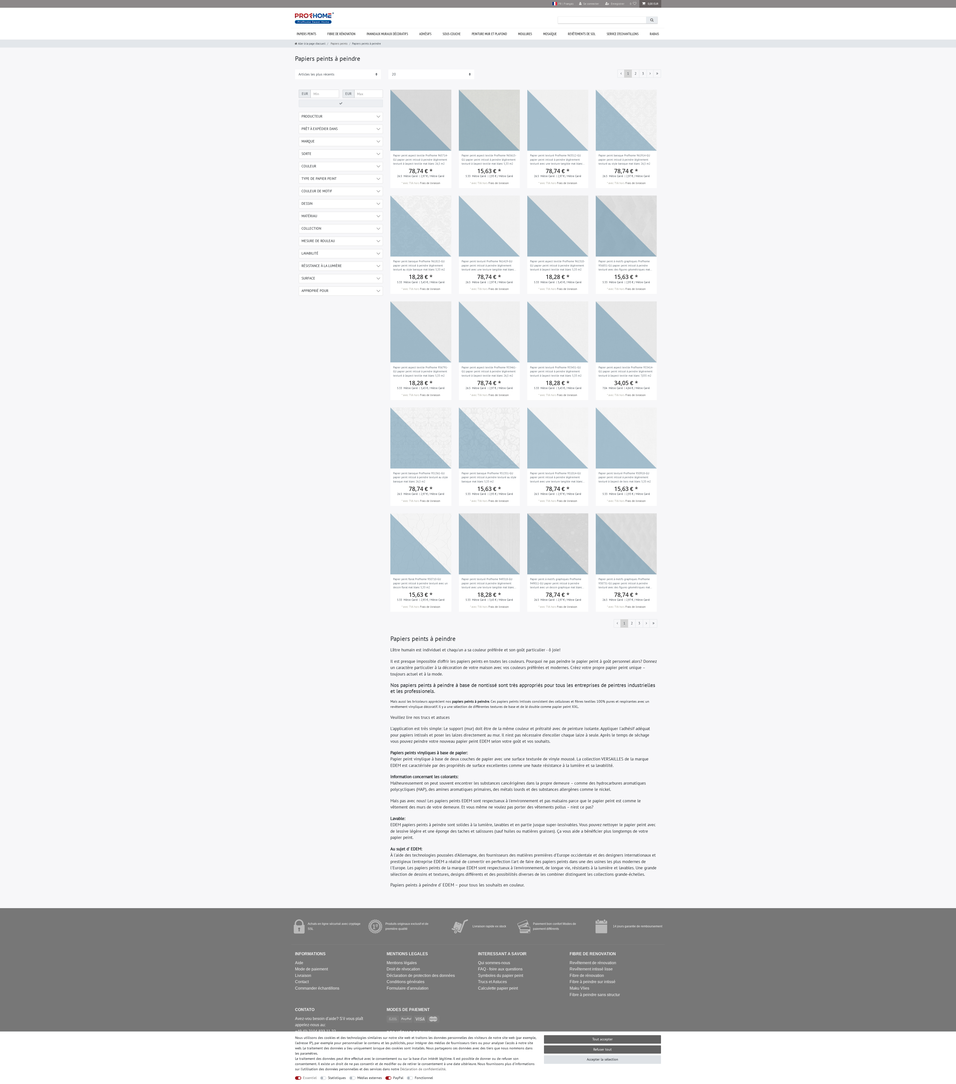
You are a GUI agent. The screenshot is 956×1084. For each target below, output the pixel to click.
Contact (302, 982)
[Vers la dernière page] (657, 73)
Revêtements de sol (582, 34)
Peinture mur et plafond (489, 34)
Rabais (654, 34)
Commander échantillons (317, 988)
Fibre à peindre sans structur (595, 995)
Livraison (303, 975)
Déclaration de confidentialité (422, 1069)
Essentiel (310, 1078)
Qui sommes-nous (494, 963)
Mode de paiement (311, 969)
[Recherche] (651, 20)
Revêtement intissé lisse (591, 969)
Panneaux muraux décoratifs (387, 34)
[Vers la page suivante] (650, 73)
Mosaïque (550, 34)
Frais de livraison (430, 183)
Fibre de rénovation (341, 34)
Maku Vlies (579, 988)
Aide (299, 963)
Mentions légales (402, 963)
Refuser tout (602, 1049)
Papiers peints (306, 34)
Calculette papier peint (498, 988)
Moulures (525, 34)
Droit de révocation (403, 969)
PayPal (398, 1078)
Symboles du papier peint (500, 975)
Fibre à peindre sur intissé (592, 982)
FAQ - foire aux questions (500, 969)
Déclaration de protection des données (421, 975)
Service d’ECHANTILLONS (623, 34)
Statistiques (337, 1078)
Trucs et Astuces (492, 982)
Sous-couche (452, 34)
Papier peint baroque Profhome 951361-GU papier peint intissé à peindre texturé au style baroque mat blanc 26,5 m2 (420, 477)
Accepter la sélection (602, 1059)
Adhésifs (425, 34)
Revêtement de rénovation (593, 963)
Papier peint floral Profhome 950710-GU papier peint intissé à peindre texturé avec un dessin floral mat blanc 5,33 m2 (420, 583)
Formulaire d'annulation (407, 988)
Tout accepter (602, 1039)
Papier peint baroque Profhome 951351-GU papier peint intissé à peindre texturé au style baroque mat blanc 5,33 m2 (489, 477)
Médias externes (369, 1078)
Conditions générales (405, 982)
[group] (420, 120)
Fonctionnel (424, 1078)
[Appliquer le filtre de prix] (341, 103)
